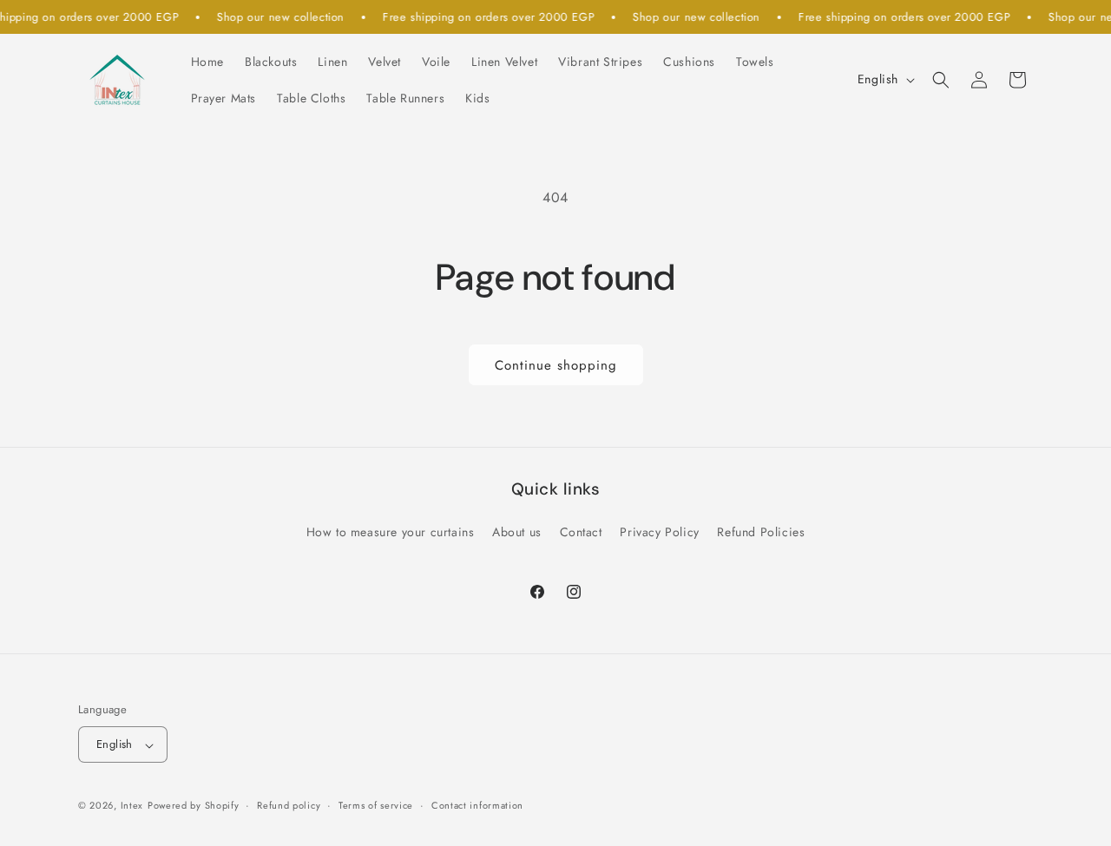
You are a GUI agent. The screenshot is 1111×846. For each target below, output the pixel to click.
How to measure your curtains (390, 532)
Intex (132, 806)
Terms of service (376, 805)
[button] (941, 80)
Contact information (477, 805)
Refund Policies (761, 532)
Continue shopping (556, 365)
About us (517, 532)
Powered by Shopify (194, 806)
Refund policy (288, 805)
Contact (581, 532)
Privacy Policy (659, 532)
